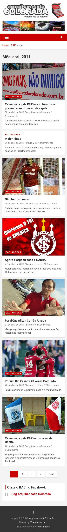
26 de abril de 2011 (14, 385)
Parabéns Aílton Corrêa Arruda (25, 320)
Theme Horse (37, 522)
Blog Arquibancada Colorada (31, 494)
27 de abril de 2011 (14, 264)
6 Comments (50, 203)
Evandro (30, 324)
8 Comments (46, 143)
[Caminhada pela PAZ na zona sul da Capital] (33, 415)
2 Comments (52, 385)
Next (51, 474)
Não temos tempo (17, 199)
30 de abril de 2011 (14, 112)
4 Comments (11, 116)
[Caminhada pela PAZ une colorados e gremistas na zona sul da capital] (33, 81)
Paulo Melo (32, 143)
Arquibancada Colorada (38, 112)
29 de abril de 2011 (14, 143)
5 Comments (52, 264)
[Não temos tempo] (33, 176)
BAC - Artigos (13, 96)
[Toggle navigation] (6, 37)
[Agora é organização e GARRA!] (33, 237)
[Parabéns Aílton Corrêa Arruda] (33, 297)
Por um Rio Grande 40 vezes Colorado (30, 381)
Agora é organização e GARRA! (26, 260)
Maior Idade (13, 138)
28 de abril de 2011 (14, 203)
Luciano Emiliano (34, 385)
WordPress (44, 526)
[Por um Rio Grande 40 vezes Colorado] (33, 358)
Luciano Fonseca (34, 264)
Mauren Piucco (33, 203)
